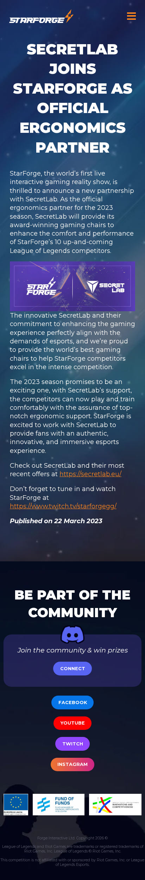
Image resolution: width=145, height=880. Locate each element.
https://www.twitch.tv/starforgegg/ (63, 506)
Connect (72, 668)
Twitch (72, 743)
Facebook (72, 702)
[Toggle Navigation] (131, 16)
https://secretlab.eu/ (90, 474)
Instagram (72, 764)
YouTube (73, 723)
